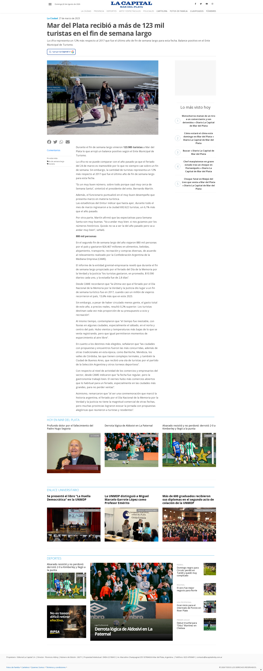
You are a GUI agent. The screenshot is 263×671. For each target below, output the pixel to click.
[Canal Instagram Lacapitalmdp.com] (212, 3)
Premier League (183, 620)
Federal (81, 575)
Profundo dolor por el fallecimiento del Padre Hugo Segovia (70, 427)
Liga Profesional (101, 625)
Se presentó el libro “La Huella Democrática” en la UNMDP (69, 497)
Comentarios (53, 150)
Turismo (51, 164)
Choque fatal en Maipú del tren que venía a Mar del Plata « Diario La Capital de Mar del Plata (196, 183)
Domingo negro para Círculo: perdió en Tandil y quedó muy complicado (188, 571)
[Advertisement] (195, 77)
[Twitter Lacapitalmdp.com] (200, 3)
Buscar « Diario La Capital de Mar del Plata (195, 152)
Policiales (148, 11)
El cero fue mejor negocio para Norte (187, 589)
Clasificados (197, 11)
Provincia (99, 11)
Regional (181, 585)
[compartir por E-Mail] (68, 142)
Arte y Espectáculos (130, 11)
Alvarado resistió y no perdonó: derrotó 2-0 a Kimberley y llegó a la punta (188, 427)
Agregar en (61, 51)
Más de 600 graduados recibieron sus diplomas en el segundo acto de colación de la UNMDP (188, 499)
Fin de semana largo (56, 161)
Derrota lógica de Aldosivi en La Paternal (129, 425)
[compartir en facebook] (50, 142)
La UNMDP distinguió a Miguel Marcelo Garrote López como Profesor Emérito (127, 499)
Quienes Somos (37, 667)
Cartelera (162, 11)
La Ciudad (86, 11)
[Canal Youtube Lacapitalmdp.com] (206, 3)
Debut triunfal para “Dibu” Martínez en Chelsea (187, 625)
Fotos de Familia (179, 11)
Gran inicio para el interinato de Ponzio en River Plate (189, 608)
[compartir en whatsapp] (62, 142)
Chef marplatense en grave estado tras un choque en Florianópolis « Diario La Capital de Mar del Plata (195, 166)
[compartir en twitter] (56, 142)
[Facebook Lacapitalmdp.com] (195, 3)
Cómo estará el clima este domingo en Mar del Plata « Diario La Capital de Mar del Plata (195, 138)
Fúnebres (211, 11)
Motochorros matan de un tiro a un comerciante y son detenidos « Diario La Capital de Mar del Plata (196, 120)
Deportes (112, 11)
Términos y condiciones (56, 667)
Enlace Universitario (89, 510)
